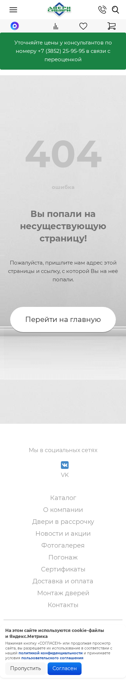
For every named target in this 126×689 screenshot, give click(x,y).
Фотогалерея (63, 545)
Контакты (63, 605)
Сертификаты (63, 569)
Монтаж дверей (63, 593)
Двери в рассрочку (63, 522)
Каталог (63, 498)
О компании (63, 510)
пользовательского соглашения (52, 658)
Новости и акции (63, 533)
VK (65, 475)
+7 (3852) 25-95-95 (61, 51)
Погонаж (63, 557)
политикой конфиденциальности (51, 653)
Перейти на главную (63, 319)
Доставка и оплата (63, 581)
